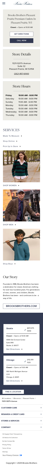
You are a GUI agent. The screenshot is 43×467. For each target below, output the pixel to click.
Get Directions (19, 33)
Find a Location (13, 392)
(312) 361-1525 (30, 361)
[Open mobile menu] (3, 3)
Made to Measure (11, 136)
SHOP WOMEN (10, 185)
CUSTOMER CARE (16, 408)
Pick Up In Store (10, 146)
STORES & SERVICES (16, 421)
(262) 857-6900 (21, 74)
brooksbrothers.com (21, 306)
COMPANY (16, 427)
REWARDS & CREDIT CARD (16, 414)
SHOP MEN (8, 225)
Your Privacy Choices (10, 455)
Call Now (21, 40)
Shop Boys (8, 264)
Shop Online (9, 141)
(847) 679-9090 (30, 329)
